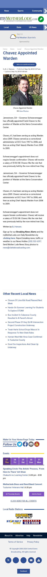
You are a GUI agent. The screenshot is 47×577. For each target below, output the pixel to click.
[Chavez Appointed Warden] (22, 105)
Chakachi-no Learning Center (15, 475)
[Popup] (41, 19)
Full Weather (22, 38)
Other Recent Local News (19, 293)
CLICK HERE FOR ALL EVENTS (24, 501)
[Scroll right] (45, 11)
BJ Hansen (16, 226)
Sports (21, 11)
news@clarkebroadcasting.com (16, 247)
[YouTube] (23, 560)
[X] (8, 560)
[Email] (31, 560)
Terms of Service (15, 542)
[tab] (7, 461)
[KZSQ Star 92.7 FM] (12, 521)
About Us (9, 535)
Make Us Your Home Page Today (18, 439)
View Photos (24, 111)
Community (37, 11)
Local (6, 27)
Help (28, 535)
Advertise (19, 535)
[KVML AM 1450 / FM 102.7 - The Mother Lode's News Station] (24, 515)
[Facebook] (16, 560)
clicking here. (9, 238)
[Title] (39, 560)
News (6, 11)
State (19, 27)
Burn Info (32, 38)
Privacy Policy (33, 542)
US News (33, 27)
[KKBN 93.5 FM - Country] (31, 521)
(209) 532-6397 (34, 241)
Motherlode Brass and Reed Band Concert (22, 484)
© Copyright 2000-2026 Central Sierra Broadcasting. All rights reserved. (23, 550)
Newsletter (37, 535)
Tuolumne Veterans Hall (13, 487)
